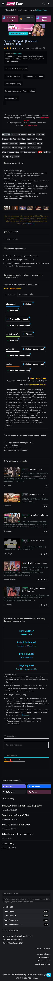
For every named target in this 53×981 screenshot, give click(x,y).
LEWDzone (19, 974)
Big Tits (13, 139)
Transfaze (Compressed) (20, 325)
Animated (40, 134)
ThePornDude (28, 17)
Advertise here (8, 18)
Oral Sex (47, 152)
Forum (34, 792)
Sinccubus (18, 53)
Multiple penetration (10, 152)
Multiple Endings (34, 148)
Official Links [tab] (11, 294)
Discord (9, 786)
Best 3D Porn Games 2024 (16, 824)
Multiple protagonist (29, 152)
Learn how (31, 223)
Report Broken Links (38, 378)
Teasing (5, 156)
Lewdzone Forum (43, 954)
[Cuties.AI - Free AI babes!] (26, 29)
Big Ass (5, 139)
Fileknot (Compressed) (19, 319)
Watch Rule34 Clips (42, 964)
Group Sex (31, 143)
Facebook (35, 786)
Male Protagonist (19, 148)
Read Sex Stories (44, 961)
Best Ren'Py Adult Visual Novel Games (17, 936)
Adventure (22, 134)
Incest (39, 143)
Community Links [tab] (26, 294)
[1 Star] (5, 48)
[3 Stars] (10, 48)
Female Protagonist (10, 143)
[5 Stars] (16, 48)
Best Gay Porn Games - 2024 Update (22, 805)
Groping (23, 143)
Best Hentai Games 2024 (15, 814)
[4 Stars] (13, 48)
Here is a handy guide (12, 288)
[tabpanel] (26, 336)
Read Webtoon (44, 957)
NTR (40, 152)
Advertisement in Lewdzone (17, 833)
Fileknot (28, 304)
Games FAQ (8, 843)
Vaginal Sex (14, 156)
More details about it (37, 384)
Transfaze (14, 310)
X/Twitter (10, 792)
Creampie (30, 139)
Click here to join (30, 125)
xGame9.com (42, 10)
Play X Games (41, 18)
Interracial (6, 148)
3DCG (14, 134)
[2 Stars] (7, 48)
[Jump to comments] (48, 975)
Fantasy (39, 139)
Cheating (21, 139)
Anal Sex (31, 134)
